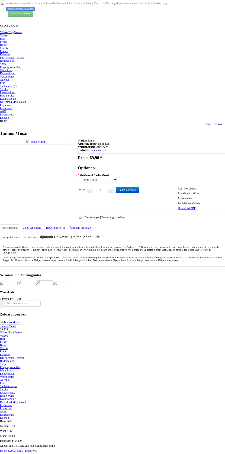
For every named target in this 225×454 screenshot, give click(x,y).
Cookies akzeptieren (20, 13)
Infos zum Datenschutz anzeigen (20, 9)
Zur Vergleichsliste (188, 193)
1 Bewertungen (90, 217)
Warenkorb (6, 70)
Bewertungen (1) (55, 227)
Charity (4, 48)
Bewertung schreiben (113, 217)
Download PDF (187, 208)
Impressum (6, 105)
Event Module (8, 98)
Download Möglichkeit (13, 101)
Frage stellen (185, 198)
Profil (3, 82)
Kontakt (4, 117)
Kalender (5, 54)
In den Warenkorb (128, 190)
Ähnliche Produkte (80, 227)
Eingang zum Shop (10, 67)
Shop (3, 63)
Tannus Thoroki (213, 124)
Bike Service (7, 95)
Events (4, 51)
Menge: (82, 189)
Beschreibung (10, 227)
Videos (4, 35)
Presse (3, 41)
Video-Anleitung (31, 227)
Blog (2, 38)
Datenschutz (7, 114)
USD (3, 25)
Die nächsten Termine (12, 57)
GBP (16, 25)
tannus (97, 150)
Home (3, 44)
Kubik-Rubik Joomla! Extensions (18, 450)
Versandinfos (7, 76)
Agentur (4, 79)
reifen (106, 150)
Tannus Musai (8, 326)
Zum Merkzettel (187, 188)
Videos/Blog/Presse (11, 32)
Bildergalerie (7, 60)
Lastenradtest (7, 92)
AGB (3, 111)
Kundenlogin (7, 73)
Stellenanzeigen (8, 86)
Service (4, 89)
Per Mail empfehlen (189, 203)
